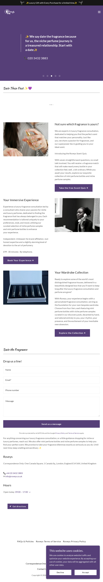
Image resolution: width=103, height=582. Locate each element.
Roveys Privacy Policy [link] (74, 541)
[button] (43, 76)
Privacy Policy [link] (60, 433)
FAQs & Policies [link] (25, 541)
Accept (85, 572)
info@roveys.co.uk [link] (13, 476)
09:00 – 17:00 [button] (21, 492)
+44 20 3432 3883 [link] (14, 473)
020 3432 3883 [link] (38, 58)
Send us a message (51, 424)
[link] (9, 12)
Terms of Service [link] (74, 433)
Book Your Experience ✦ (21, 260)
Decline (60, 572)
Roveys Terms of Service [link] (48, 541)
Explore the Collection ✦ (72, 333)
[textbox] (51, 369)
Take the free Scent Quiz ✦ (73, 188)
